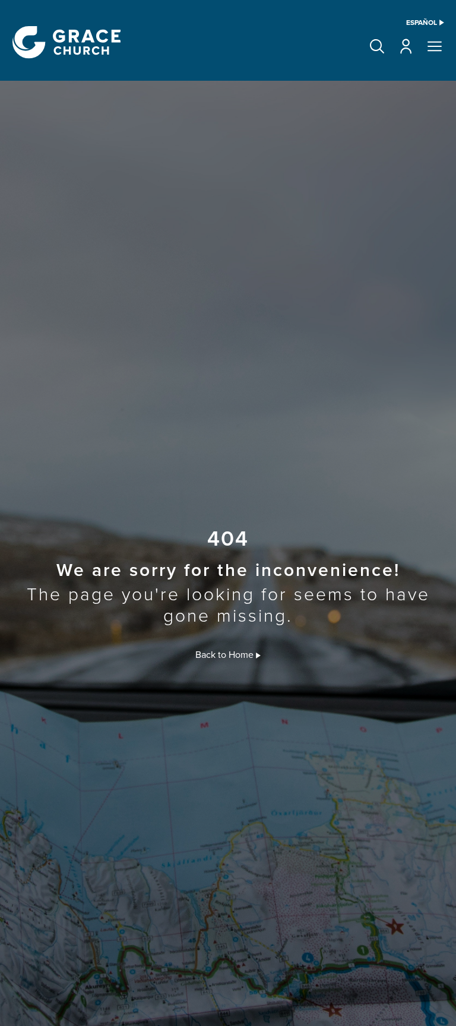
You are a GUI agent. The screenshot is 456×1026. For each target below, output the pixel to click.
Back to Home (225, 654)
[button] (377, 46)
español (421, 22)
